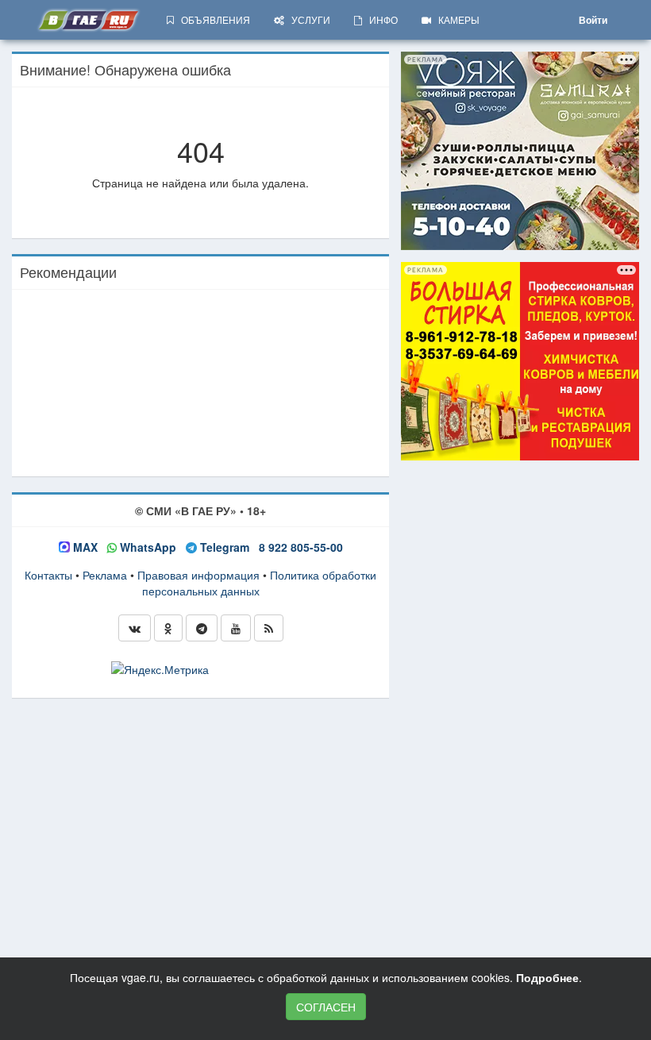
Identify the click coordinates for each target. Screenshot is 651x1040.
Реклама (105, 575)
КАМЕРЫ (455, 19)
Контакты (48, 575)
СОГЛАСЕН (326, 1007)
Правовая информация (198, 575)
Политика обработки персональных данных (259, 583)
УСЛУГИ (307, 19)
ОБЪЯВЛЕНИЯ (212, 19)
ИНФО (380, 19)
